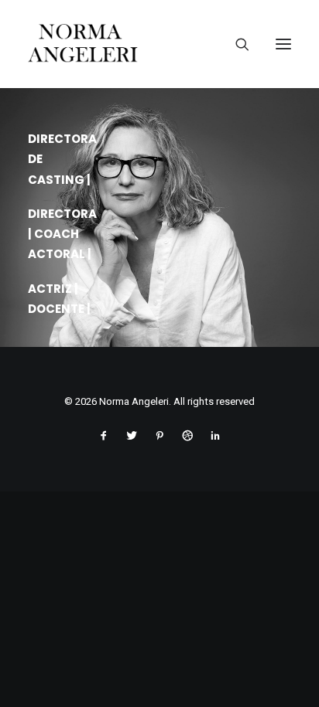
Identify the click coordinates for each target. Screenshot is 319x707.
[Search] (235, 44)
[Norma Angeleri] (159, 44)
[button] (283, 44)
